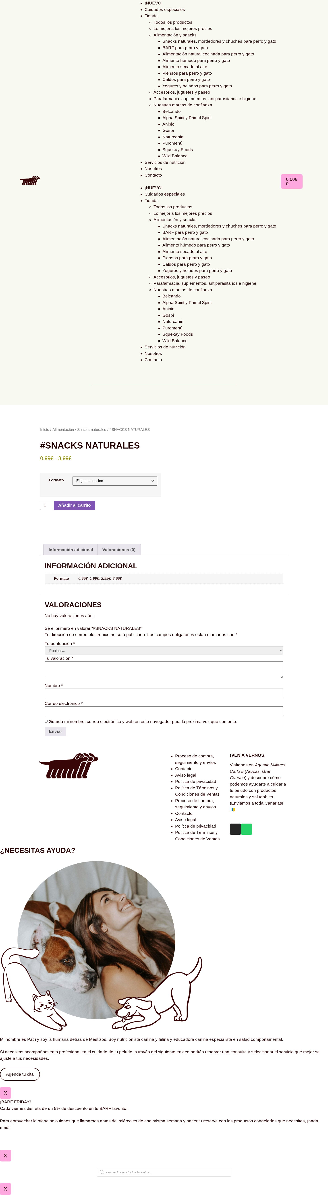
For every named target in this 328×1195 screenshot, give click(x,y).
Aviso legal (185, 775)
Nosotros (153, 168)
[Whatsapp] (246, 829)
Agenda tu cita (20, 1074)
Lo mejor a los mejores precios (183, 28)
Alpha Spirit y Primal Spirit (187, 117)
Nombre (54, 685)
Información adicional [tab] (71, 549)
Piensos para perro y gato (187, 73)
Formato (56, 480)
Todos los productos (173, 22)
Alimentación (63, 429)
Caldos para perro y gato (186, 79)
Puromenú (172, 143)
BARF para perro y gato (185, 47)
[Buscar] (93, 373)
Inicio (44, 429)
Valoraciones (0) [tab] (118, 549)
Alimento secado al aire (184, 66)
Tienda (151, 15)
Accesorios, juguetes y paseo (182, 92)
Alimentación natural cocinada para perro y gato (208, 54)
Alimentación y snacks (175, 35)
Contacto (153, 175)
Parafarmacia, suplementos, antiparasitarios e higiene (205, 98)
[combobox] (164, 380)
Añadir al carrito (74, 505)
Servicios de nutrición (165, 162)
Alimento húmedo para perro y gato (196, 60)
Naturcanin (172, 137)
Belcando (171, 111)
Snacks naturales (91, 429)
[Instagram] (235, 829)
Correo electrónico (64, 703)
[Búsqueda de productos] (164, 1172)
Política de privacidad (195, 781)
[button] (206, 181)
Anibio (168, 124)
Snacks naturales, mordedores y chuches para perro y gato (219, 41)
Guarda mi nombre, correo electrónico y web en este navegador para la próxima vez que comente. (143, 721)
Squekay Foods (177, 149)
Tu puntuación (60, 643)
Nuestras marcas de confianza (183, 105)
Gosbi (168, 130)
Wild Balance (175, 156)
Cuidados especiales (165, 9)
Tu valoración (59, 658)
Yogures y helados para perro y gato (197, 86)
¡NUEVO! (153, 187)
